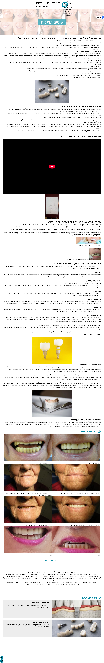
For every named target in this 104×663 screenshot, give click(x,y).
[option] (52, 578)
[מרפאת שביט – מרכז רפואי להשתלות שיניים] (52, 5)
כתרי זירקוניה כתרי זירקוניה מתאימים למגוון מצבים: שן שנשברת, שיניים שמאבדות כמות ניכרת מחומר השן (28, 606)
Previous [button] (100, 578)
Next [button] (4, 578)
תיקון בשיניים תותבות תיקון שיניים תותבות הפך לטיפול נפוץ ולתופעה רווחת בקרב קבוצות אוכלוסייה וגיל (28, 626)
